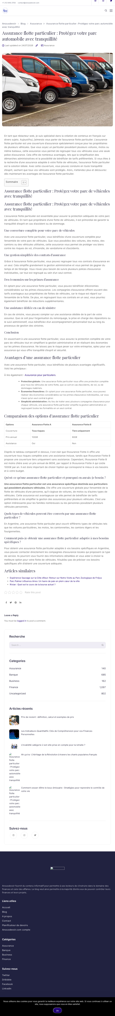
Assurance (49, 45)
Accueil (6, 907)
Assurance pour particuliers (40, 375)
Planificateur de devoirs (15, 925)
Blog (4, 911)
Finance (13, 687)
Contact (6, 920)
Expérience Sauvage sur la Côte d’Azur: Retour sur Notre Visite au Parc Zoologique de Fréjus (56, 577)
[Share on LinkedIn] (20, 602)
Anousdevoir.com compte (16, 929)
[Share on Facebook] (6, 602)
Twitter (6, 975)
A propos (7, 916)
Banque (13, 674)
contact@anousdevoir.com (28, 3)
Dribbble (6, 979)
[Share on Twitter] (11, 602)
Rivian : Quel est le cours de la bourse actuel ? (33, 584)
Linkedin (6, 988)
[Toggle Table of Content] (22, 182)
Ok (57, 1010)
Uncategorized (17, 693)
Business (14, 681)
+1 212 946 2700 (9, 3)
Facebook (7, 984)
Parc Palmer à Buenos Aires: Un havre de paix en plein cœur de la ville (45, 581)
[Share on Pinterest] (16, 602)
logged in (21, 620)
